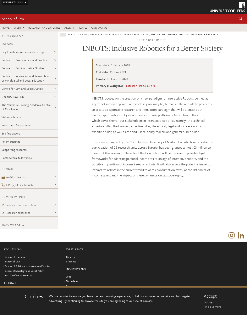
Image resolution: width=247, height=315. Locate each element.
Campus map (73, 286)
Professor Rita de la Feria (140, 85)
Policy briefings (11, 141)
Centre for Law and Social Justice (22, 88)
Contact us (99, 28)
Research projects (136, 34)
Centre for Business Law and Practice (24, 60)
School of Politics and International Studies (27, 266)
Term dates (72, 281)
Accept (210, 296)
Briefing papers (11, 133)
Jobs (68, 276)
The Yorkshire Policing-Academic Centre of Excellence (26, 107)
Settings (208, 302)
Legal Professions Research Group (23, 52)
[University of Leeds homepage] (227, 7)
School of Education (15, 257)
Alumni (69, 28)
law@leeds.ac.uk (16, 177)
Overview (7, 44)
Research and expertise (44, 28)
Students (71, 261)
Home (6, 28)
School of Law (13, 18)
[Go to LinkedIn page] (241, 235)
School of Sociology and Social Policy (24, 271)
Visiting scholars (11, 117)
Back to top (11, 225)
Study (17, 28)
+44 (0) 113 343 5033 (20, 184)
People (82, 28)
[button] (240, 19)
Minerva (70, 257)
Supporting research (14, 149)
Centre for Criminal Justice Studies (23, 68)
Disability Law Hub (13, 96)
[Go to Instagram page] (231, 235)
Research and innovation (21, 205)
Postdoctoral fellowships (17, 158)
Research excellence (18, 212)
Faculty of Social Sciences (18, 275)
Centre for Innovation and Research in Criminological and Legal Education (25, 78)
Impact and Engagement (16, 125)
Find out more (213, 306)
